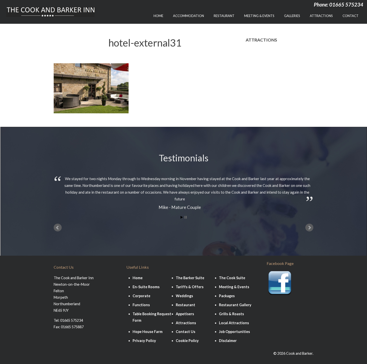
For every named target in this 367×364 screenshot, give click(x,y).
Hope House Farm (262, 93)
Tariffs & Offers (189, 287)
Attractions (321, 16)
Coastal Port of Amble (266, 104)
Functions (141, 305)
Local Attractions (234, 323)
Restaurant (224, 16)
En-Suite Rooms (146, 287)
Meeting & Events (259, 16)
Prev (58, 228)
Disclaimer (228, 340)
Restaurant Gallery (235, 305)
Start (182, 217)
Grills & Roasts (231, 314)
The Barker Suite (190, 278)
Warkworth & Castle (265, 83)
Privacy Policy (144, 340)
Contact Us (185, 331)
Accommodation (188, 16)
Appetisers (185, 314)
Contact (351, 16)
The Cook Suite (232, 278)
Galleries (292, 16)
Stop (185, 217)
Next (309, 228)
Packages (227, 296)
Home (158, 16)
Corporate (141, 296)
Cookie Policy (187, 340)
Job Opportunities (234, 331)
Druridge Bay (258, 73)
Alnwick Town (258, 63)
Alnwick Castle (259, 114)
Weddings (184, 296)
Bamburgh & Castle (264, 53)
